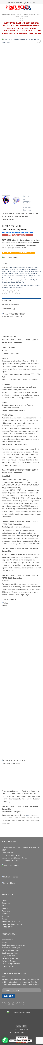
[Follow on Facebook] (16, 1)
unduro (18, 287)
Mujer (32, 278)
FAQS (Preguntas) (9, 956)
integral (37, 285)
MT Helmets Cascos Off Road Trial (19, 278)
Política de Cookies (9, 961)
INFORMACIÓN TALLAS (11, 921)
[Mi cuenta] (37, 7)
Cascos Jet (29, 267)
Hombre (24, 269)
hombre (32, 285)
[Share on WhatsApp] (3, 292)
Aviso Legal (6, 942)
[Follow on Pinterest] (24, 1)
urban (22, 287)
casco (28, 815)
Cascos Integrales (19, 267)
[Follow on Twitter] (20, 1)
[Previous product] (23, 19)
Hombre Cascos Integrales (10, 271)
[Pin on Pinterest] (18, 292)
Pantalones (6, 911)
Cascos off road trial (15, 269)
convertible (25, 285)
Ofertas (4, 919)
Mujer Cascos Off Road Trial (15, 282)
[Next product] (19, 19)
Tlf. (7, 927)
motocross (5, 287)
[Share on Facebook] (7, 292)
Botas (4, 906)
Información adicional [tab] (11, 304)
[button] (3, 7)
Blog (17, 1029)
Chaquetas (6, 903)
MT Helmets (18, 14)
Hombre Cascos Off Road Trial (18, 273)
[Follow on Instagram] (18, 1)
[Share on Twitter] (11, 292)
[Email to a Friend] (14, 292)
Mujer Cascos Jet (26, 280)
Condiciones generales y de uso (13, 945)
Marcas (10, 14)
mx (14, 287)
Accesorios (6, 914)
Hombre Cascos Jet (24, 271)
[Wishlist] (33, 7)
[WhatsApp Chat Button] (5, 1040)
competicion (18, 285)
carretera (10, 285)
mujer (10, 287)
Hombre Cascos (32, 269)
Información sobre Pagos (11, 948)
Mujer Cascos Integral (13, 280)
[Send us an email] (22, 1)
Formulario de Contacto (10, 860)
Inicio (4, 14)
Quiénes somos (7, 940)
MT (19, 533)
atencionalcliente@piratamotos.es (14, 858)
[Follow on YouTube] (26, 1)
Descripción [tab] (6, 300)
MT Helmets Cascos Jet (28, 15)
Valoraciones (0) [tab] (8, 309)
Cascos (11, 267)
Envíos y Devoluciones (10, 950)
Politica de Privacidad (10, 958)
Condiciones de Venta (10, 953)
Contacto (24, 1029)
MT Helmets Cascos (31, 14)
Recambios (6, 916)
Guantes (5, 908)
